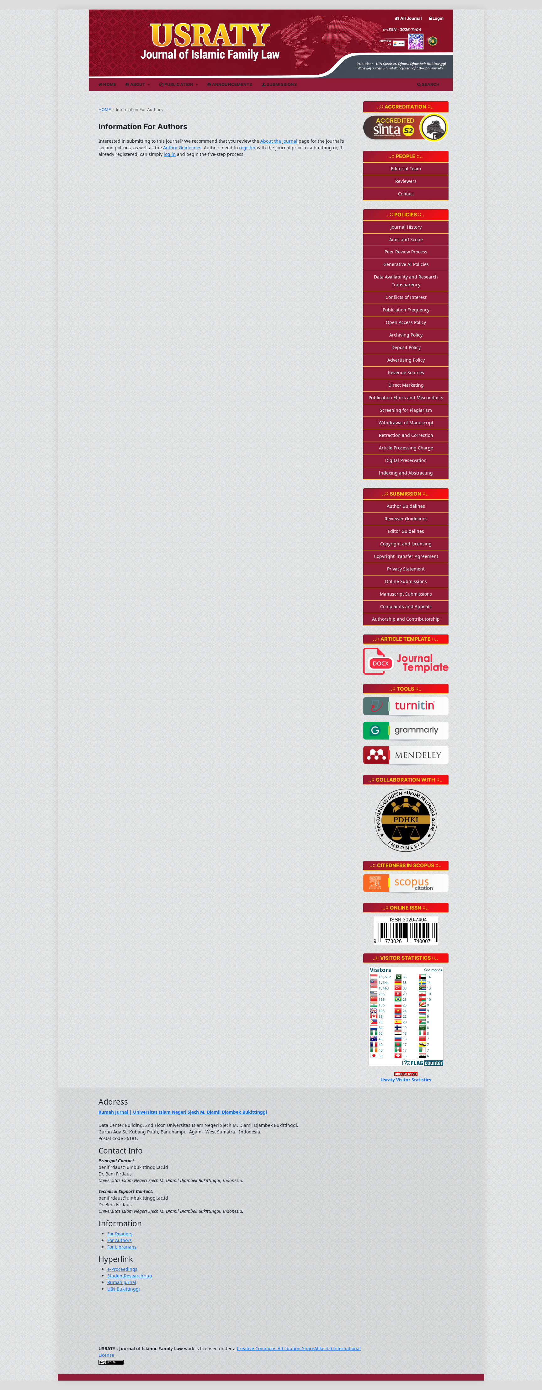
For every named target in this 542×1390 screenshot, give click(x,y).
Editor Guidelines (406, 531)
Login (438, 18)
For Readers (119, 1234)
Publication (178, 84)
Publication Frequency (406, 310)
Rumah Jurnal (121, 1282)
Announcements (231, 84)
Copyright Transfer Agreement (406, 556)
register (247, 148)
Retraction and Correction (406, 435)
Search (430, 84)
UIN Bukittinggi (123, 1289)
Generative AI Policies (406, 264)
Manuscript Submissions (406, 594)
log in (170, 154)
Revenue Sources (406, 372)
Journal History (406, 227)
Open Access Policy (406, 322)
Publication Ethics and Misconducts (406, 398)
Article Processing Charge (406, 448)
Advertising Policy (406, 360)
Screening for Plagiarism (406, 410)
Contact (406, 194)
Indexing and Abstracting (406, 473)
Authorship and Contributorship (406, 619)
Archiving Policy (405, 335)
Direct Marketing (406, 385)
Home (109, 84)
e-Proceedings (122, 1269)
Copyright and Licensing (406, 544)
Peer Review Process (406, 252)
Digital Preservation (406, 460)
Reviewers (406, 181)
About (137, 84)
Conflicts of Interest (406, 297)
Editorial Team (406, 169)
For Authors (119, 1240)
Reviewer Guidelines (406, 519)
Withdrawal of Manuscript (406, 423)
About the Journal (278, 141)
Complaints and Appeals (406, 606)
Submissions (281, 84)
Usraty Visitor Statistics (405, 1080)
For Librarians (121, 1247)
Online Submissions (406, 581)
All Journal (410, 18)
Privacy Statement (406, 569)
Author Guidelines (182, 148)
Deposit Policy (406, 347)
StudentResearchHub (129, 1276)
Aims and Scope (406, 239)
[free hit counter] (405, 1073)
